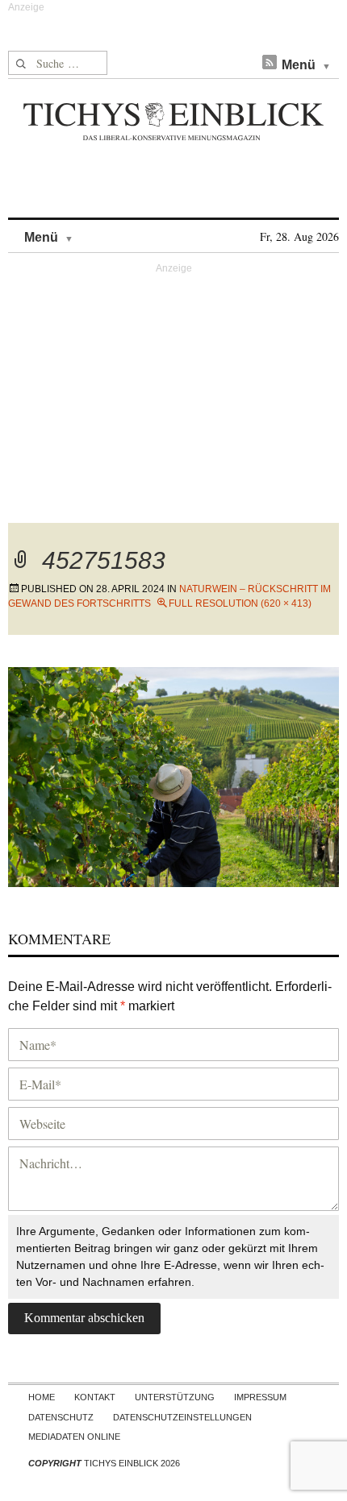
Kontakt (94, 1397)
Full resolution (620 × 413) (240, 603)
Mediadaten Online (74, 1436)
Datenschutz (61, 1417)
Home (41, 1397)
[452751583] (173, 774)
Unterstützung (175, 1397)
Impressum (260, 1397)
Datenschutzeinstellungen (182, 1417)
